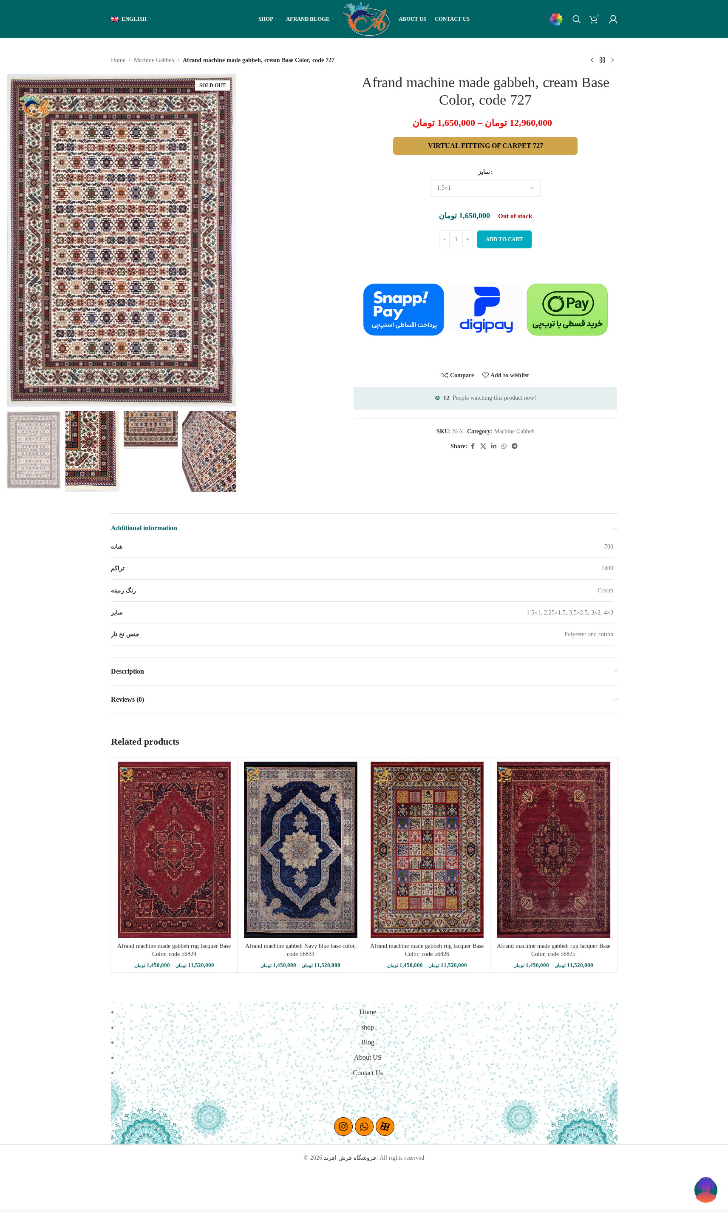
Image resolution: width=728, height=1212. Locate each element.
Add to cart (504, 239)
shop (367, 1027)
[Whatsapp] (364, 1126)
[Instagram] (343, 1126)
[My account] (613, 19)
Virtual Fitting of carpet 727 (485, 145)
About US (368, 1057)
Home (118, 60)
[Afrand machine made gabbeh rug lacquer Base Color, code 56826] (427, 850)
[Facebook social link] (472, 446)
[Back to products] (602, 60)
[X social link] (483, 446)
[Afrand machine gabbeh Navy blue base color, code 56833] (301, 850)
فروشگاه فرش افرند (350, 1158)
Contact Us (368, 1072)
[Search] (576, 19)
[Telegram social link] (514, 446)
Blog (367, 1042)
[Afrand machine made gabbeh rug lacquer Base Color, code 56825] (553, 850)
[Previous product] (592, 60)
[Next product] (612, 60)
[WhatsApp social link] (504, 446)
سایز (484, 172)
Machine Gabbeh (154, 60)
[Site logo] (366, 18)
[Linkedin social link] (494, 446)
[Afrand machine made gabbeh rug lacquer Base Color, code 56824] (174, 850)
